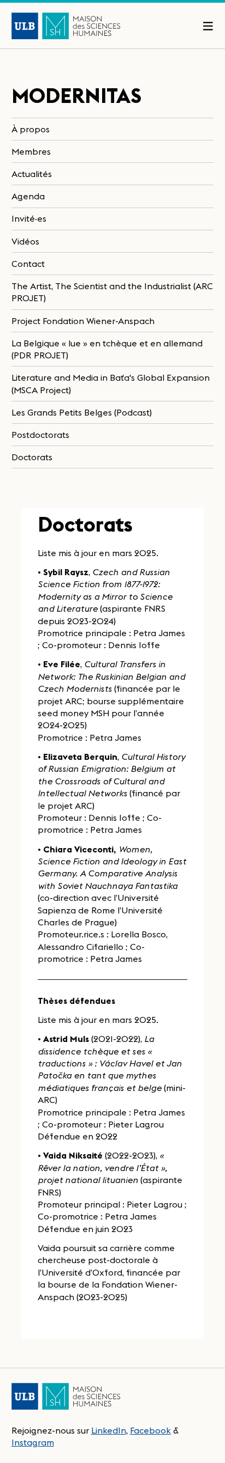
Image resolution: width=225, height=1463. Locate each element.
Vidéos (25, 241)
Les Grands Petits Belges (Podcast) (81, 412)
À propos (30, 129)
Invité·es (28, 218)
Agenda (28, 196)
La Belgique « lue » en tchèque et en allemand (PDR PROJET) (107, 349)
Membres (31, 151)
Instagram (32, 1442)
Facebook (150, 1430)
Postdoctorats (40, 434)
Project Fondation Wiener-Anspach (83, 320)
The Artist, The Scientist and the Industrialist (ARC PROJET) (112, 292)
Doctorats (31, 457)
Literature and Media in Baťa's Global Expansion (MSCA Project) (110, 383)
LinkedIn (108, 1430)
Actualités (31, 173)
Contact (28, 263)
